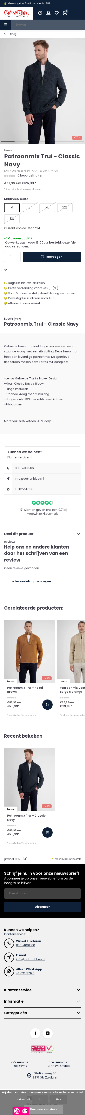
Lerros (8, 150)
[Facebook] (35, 1033)
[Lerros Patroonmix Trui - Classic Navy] (29, 779)
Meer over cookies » (43, 1109)
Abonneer (42, 907)
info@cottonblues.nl (29, 479)
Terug (12, 34)
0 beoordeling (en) (31, 176)
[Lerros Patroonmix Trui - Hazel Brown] (29, 651)
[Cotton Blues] (16, 13)
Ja (39, 1099)
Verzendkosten (32, 189)
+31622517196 (24, 489)
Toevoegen (53, 257)
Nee (58, 1099)
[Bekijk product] (47, 704)
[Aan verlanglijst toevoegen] (5, 270)
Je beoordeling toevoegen (31, 581)
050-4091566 (24, 468)
